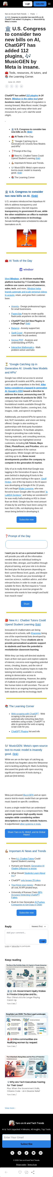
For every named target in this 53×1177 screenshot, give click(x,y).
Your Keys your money (22, 885)
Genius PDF (17, 340)
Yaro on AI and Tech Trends (15, 14)
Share (26, 604)
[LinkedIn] (19, 1153)
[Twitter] (12, 1153)
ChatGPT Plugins (19, 731)
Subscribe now (26, 519)
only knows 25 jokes (30, 880)
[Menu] (49, 3)
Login (27, 3)
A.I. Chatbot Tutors (25, 858)
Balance (15, 328)
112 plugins (32, 95)
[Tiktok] (26, 1153)
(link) (29, 132)
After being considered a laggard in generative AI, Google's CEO (26, 387)
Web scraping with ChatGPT (25, 714)
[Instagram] (41, 1153)
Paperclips (16, 314)
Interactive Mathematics (22, 347)
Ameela (15, 306)
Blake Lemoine (26, 488)
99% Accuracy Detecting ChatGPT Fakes (26, 895)
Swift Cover (16, 333)
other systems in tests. (30, 824)
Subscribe (40, 3)
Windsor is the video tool (25, 99)
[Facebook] (34, 1153)
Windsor (14, 279)
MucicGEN (28, 795)
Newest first (37, 926)
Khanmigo (36, 633)
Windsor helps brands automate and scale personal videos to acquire (26, 291)
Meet (7, 279)
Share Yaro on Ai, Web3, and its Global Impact (26, 833)
